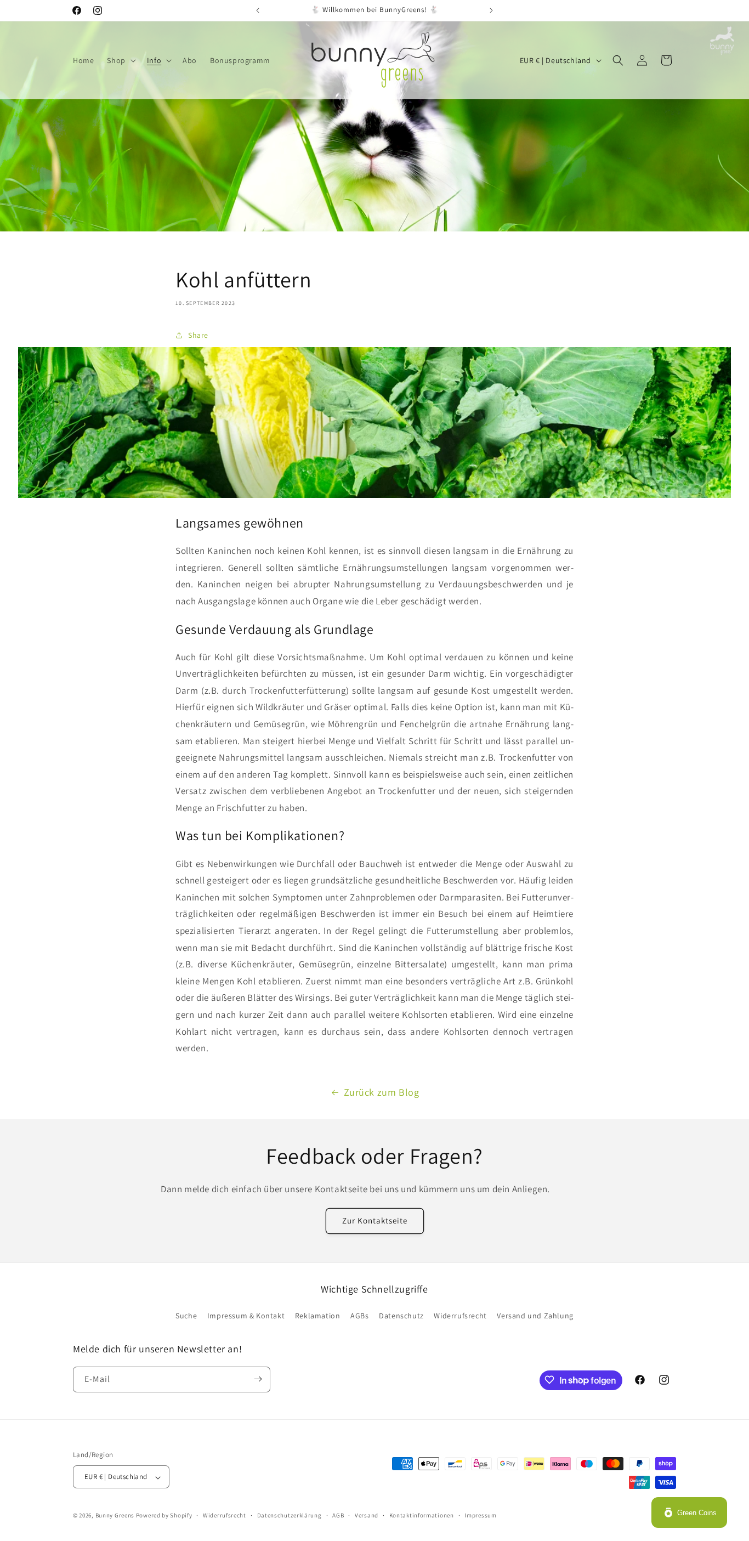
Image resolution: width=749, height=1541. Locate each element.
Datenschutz (401, 1316)
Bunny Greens (114, 1516)
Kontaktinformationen (421, 1515)
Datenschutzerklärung (289, 1515)
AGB (338, 1515)
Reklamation (318, 1316)
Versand (366, 1515)
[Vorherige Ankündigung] (258, 10)
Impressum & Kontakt (246, 1316)
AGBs (359, 1316)
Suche (186, 1316)
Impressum (480, 1515)
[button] (120, 60)
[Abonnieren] (258, 1379)
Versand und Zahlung (535, 1316)
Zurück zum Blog (381, 1092)
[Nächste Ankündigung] (491, 10)
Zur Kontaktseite (374, 1221)
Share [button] (198, 334)
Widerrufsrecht (460, 1316)
